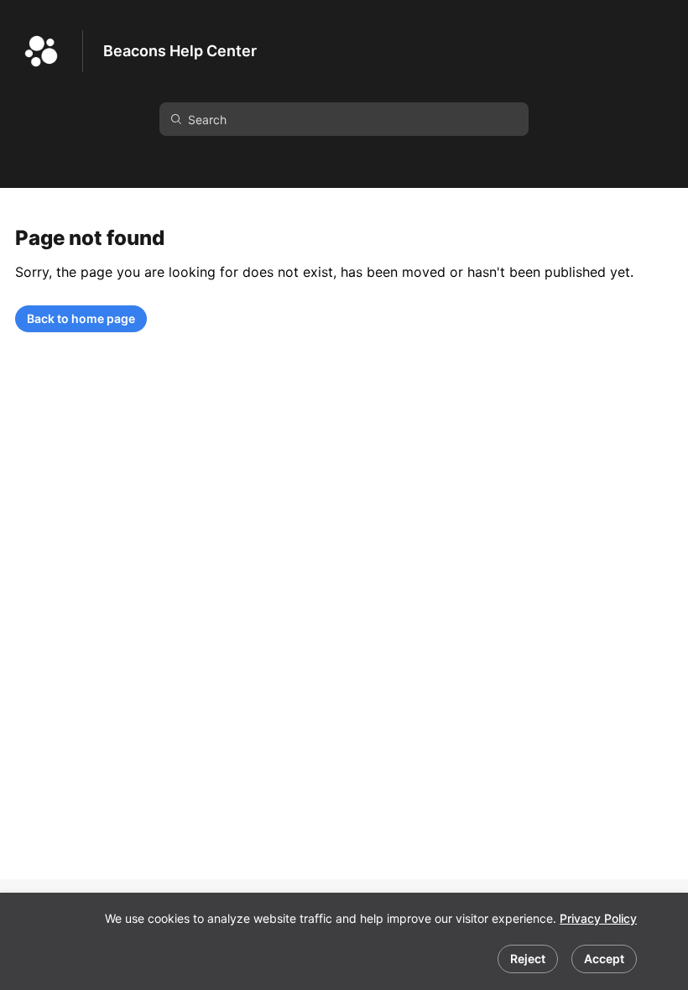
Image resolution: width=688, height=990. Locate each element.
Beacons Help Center (180, 51)
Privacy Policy (598, 918)
